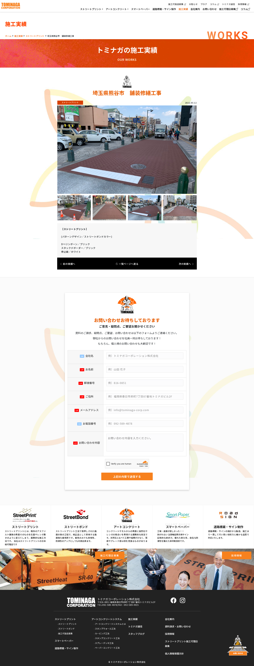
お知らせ (193, 4)
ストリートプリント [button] (90, 9)
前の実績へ (68, 264)
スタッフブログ (136, 634)
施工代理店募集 (175, 4)
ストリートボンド (66, 628)
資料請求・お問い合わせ (178, 626)
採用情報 (242, 4)
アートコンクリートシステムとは (110, 623)
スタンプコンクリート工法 (107, 638)
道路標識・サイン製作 (164, 9)
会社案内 (195, 9)
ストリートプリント (65, 619)
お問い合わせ (210, 9)
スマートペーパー (140, 9)
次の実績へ (185, 264)
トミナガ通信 (228, 4)
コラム (213, 4)
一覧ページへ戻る (128, 264)
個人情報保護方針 (174, 653)
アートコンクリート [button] (116, 9)
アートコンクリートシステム (106, 619)
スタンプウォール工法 (105, 628)
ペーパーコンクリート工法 (107, 647)
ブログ (203, 4)
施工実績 (183, 9)
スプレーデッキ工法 (104, 643)
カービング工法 (102, 633)
